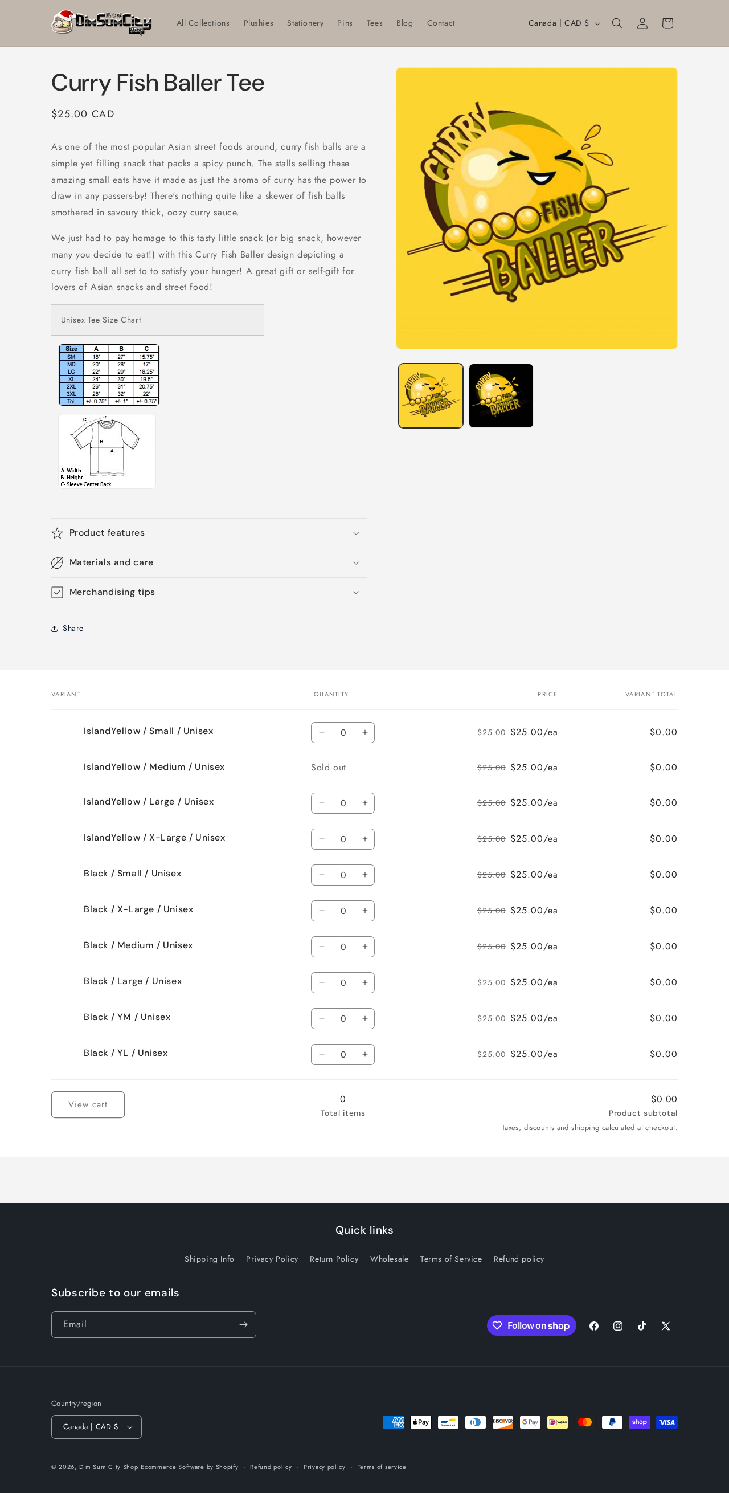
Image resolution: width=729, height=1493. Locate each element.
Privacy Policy (272, 1258)
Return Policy (334, 1258)
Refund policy (519, 1258)
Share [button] (73, 628)
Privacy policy (325, 1466)
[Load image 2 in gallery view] (501, 396)
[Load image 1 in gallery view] (431, 396)
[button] (617, 23)
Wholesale (389, 1258)
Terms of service (382, 1466)
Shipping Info (210, 1258)
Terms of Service (451, 1258)
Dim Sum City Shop (108, 1466)
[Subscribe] (243, 1324)
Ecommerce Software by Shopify (189, 1466)
